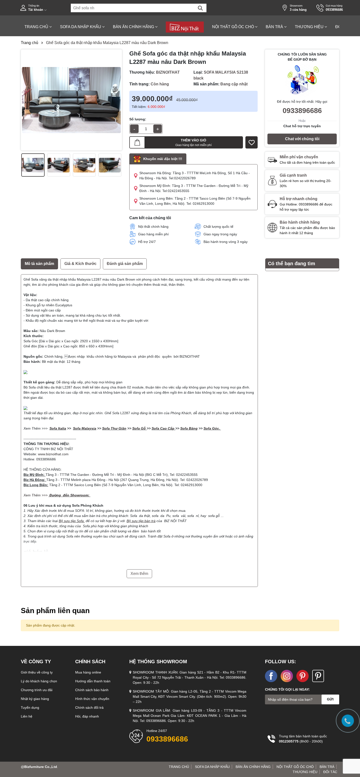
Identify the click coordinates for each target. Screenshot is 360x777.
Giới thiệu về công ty (37, 672)
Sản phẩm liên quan (55, 610)
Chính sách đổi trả (89, 707)
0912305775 (289, 741)
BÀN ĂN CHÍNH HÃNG (134, 27)
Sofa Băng (189, 428)
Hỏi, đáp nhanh (87, 716)
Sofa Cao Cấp (163, 428)
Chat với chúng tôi (302, 139)
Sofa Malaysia (84, 428)
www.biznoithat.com (53, 454)
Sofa (136, 428)
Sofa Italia (57, 428)
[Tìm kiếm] (200, 8)
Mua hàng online (88, 672)
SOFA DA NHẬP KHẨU (81, 27)
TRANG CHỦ (36, 27)
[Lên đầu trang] (350, 748)
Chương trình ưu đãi (36, 690)
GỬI (330, 699)
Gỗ (143, 428)
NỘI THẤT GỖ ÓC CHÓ (233, 27)
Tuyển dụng (30, 707)
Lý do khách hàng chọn (39, 681)
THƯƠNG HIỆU (309, 27)
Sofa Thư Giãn (114, 428)
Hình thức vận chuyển (92, 699)
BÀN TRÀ (275, 27)
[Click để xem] (71, 100)
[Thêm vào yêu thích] (251, 142)
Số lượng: (137, 119)
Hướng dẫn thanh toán (92, 681)
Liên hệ (26, 716)
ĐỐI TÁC (330, 772)
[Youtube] (302, 675)
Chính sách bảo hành (91, 690)
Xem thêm (139, 573)
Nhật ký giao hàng (35, 699)
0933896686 (302, 110)
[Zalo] (271, 675)
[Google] (318, 675)
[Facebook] (287, 675)
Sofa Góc (211, 428)
